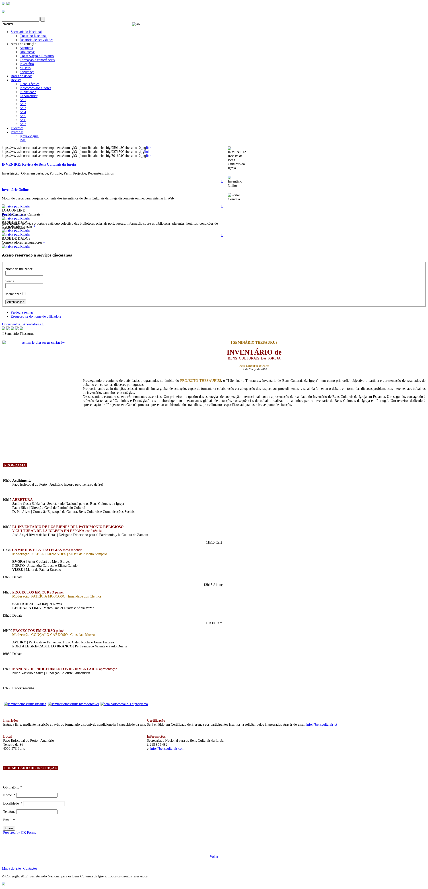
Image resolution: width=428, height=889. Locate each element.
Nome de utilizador (18, 269)
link (148, 148)
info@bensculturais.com (167, 748)
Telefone (9, 811)
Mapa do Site (11, 868)
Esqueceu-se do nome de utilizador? (36, 316)
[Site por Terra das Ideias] (3, 883)
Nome (9, 795)
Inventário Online (15, 189)
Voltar (214, 856)
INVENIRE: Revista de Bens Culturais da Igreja (39, 164)
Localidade (12, 803)
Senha (9, 281)
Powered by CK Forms (19, 832)
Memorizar (13, 294)
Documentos (12, 324)
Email (9, 820)
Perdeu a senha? (22, 312)
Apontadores (33, 324)
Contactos (30, 868)
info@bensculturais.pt (321, 724)
